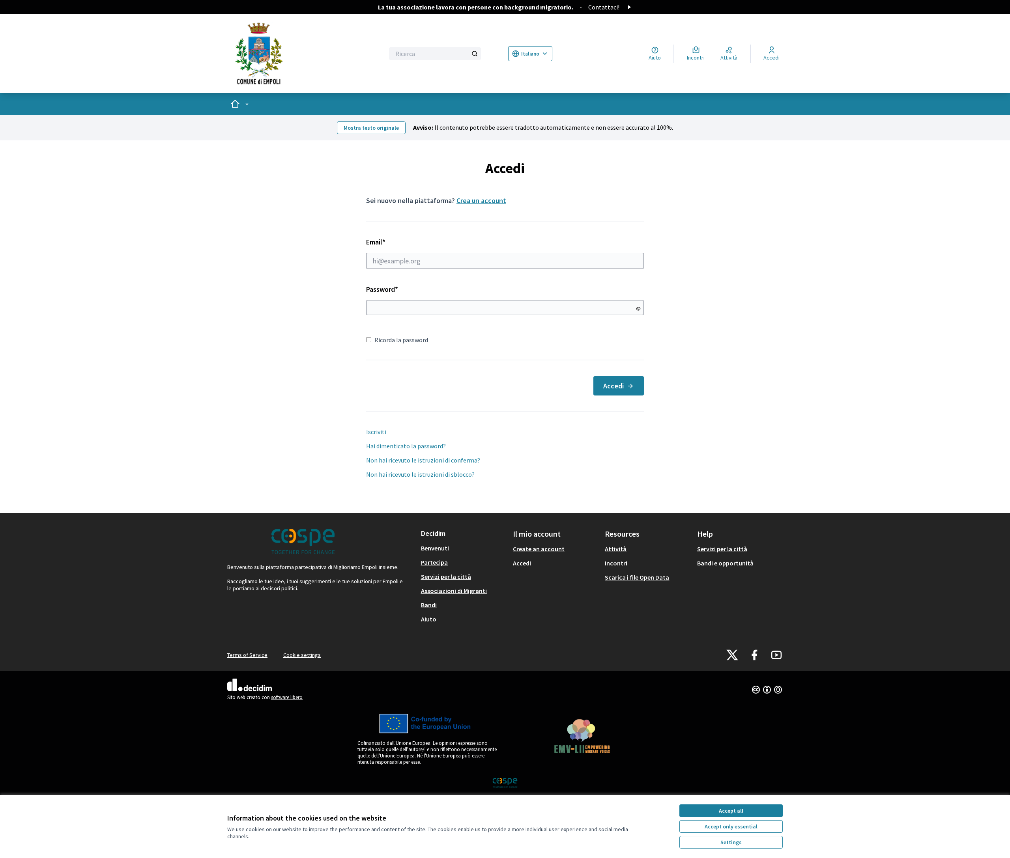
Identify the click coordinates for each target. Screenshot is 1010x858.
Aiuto (428, 619)
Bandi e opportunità (725, 563)
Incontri (616, 563)
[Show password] (638, 308)
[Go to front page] (294, 53)
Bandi (429, 605)
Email (390, 241)
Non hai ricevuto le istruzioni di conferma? (423, 460)
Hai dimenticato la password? (406, 446)
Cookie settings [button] (302, 654)
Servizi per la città (446, 576)
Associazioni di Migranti (454, 591)
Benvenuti (435, 548)
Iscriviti (376, 432)
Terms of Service (247, 654)
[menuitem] (464, 548)
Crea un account (481, 200)
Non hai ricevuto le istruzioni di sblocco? (420, 474)
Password (382, 289)
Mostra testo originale (371, 127)
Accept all (731, 810)
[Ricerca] (474, 53)
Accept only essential (731, 826)
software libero (287, 697)
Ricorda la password (401, 340)
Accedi (613, 385)
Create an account (539, 549)
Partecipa (434, 562)
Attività (616, 549)
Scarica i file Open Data (637, 577)
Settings (731, 842)
